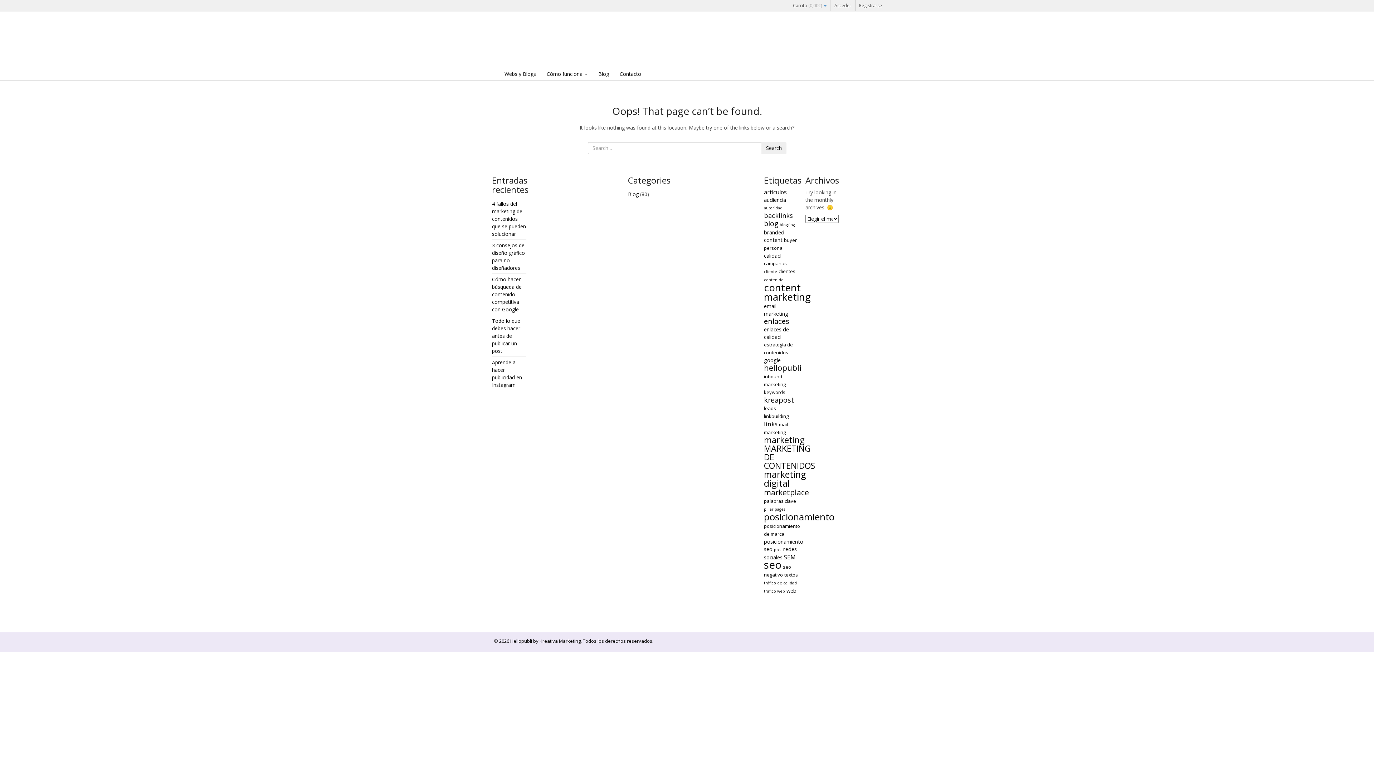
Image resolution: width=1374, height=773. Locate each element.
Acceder (842, 6)
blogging (787, 224)
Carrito (807, 6)
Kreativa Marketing (560, 641)
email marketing (776, 309)
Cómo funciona (565, 74)
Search (774, 148)
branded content (774, 236)
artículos (775, 192)
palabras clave (780, 501)
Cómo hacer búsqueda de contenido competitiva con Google (507, 294)
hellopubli (783, 367)
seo (772, 565)
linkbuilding (776, 416)
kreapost (779, 400)
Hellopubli (542, 43)
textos (791, 575)
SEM (790, 557)
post (778, 549)
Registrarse (870, 6)
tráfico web (774, 591)
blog (771, 223)
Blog (603, 74)
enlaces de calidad (776, 333)
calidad (772, 255)
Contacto (630, 74)
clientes (787, 271)
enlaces (776, 321)
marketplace (786, 492)
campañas (775, 263)
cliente (770, 271)
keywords (774, 392)
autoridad (773, 207)
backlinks (778, 215)
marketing (784, 440)
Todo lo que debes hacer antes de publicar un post (506, 335)
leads (770, 408)
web (791, 590)
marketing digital (785, 478)
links (771, 424)
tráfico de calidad (780, 582)
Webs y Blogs (520, 74)
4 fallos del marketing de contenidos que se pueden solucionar (509, 218)
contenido (774, 279)
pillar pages (774, 509)
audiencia (775, 199)
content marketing (787, 292)
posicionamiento (799, 516)
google (772, 360)
